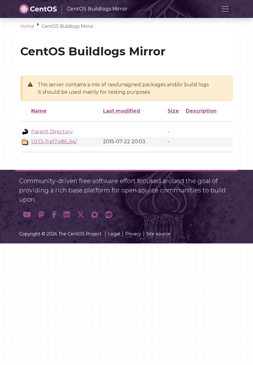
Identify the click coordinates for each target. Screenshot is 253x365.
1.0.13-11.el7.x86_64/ (54, 141)
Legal (114, 234)
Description (201, 111)
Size (173, 111)
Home (27, 26)
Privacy (133, 234)
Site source (158, 234)
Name (39, 111)
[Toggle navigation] (225, 9)
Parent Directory (52, 132)
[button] (27, 214)
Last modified (121, 111)
